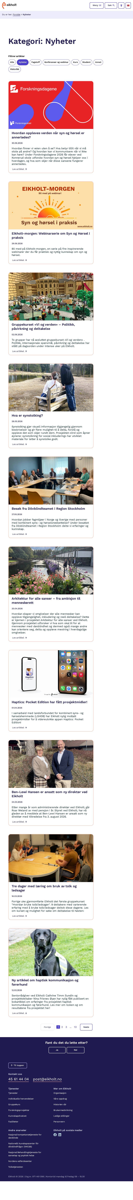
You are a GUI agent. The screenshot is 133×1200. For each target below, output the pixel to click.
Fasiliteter (13, 1121)
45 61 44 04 (18, 1079)
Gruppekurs (14, 1104)
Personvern (59, 1121)
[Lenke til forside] (9, 5)
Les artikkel (18, 169)
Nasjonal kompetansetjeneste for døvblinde (25, 1136)
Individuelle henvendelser (21, 1098)
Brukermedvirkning (63, 1110)
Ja (57, 1050)
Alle (12, 62)
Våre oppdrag (60, 1098)
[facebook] (55, 1134)
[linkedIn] (59, 1134)
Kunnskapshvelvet (17, 1116)
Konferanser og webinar (56, 62)
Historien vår (60, 1104)
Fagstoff (35, 62)
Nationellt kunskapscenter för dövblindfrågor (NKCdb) (23, 1145)
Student (86, 62)
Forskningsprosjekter (18, 1110)
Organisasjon (60, 1093)
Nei (75, 1050)
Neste (86, 1027)
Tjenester (13, 1093)
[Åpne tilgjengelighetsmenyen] (121, 5)
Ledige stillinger (61, 1116)
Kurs (75, 62)
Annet (98, 62)
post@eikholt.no (47, 1079)
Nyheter (23, 62)
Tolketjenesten (15, 1167)
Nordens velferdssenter (20, 1161)
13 (75, 1027)
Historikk (14, 69)
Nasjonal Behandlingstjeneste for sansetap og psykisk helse (24, 1154)
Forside (16, 14)
